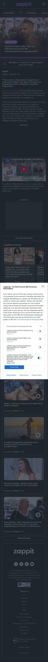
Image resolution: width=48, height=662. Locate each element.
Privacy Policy (37, 375)
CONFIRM (14, 367)
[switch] (39, 331)
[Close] (44, 287)
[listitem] (24, 326)
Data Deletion (11, 375)
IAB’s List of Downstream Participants (27, 319)
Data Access (24, 375)
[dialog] (24, 331)
